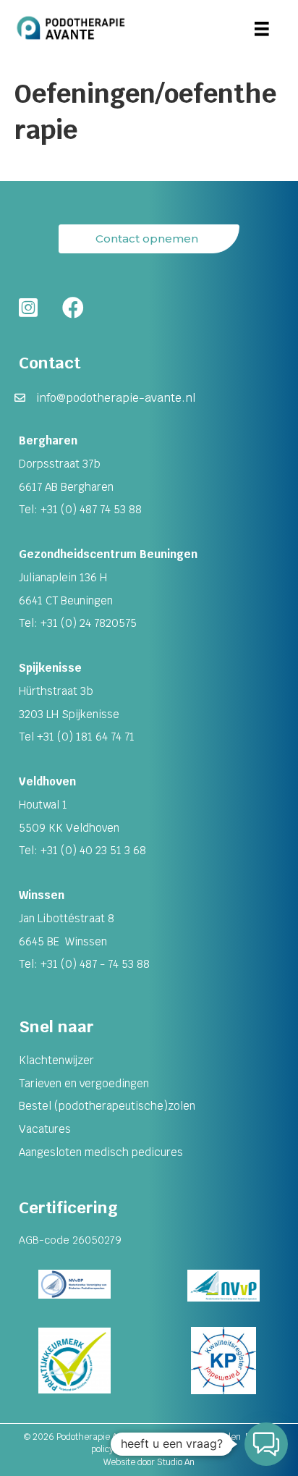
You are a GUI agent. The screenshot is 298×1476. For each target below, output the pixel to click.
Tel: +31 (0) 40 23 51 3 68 (82, 850)
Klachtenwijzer (56, 1060)
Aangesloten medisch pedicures (101, 1152)
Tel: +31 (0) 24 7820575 (78, 623)
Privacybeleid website (163, 1449)
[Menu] (262, 29)
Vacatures (45, 1129)
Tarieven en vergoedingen (84, 1083)
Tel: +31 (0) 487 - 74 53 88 (84, 964)
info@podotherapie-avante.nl (116, 397)
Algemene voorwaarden (193, 1437)
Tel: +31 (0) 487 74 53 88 (80, 509)
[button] (266, 1444)
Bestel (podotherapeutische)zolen (107, 1106)
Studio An (176, 1462)
